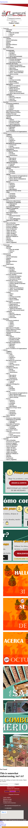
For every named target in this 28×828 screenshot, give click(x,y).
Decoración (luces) (14, 216)
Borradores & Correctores (13, 143)
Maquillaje (5, 102)
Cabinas (11, 120)
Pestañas (12, 130)
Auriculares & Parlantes (13, 207)
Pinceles (11, 188)
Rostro (11, 109)
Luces (11, 36)
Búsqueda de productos (15, 18)
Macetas (11, 96)
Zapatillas (12, 205)
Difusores (12, 52)
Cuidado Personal (11, 114)
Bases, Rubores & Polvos (13, 112)
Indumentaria (6, 37)
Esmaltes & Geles (14, 123)
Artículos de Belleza (12, 227)
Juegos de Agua (10, 230)
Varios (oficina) (13, 180)
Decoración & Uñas (14, 121)
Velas (10, 78)
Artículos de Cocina (12, 63)
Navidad (8, 31)
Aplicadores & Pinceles (12, 111)
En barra (11, 139)
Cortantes (12, 193)
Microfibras (12, 159)
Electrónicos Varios (12, 213)
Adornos (11, 34)
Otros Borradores (14, 148)
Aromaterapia (10, 50)
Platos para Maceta (15, 97)
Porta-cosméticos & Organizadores (16, 131)
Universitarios (13, 155)
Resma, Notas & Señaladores (17, 179)
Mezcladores (13, 189)
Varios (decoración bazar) (16, 93)
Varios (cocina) (13, 74)
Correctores (12, 145)
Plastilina (12, 171)
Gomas (11, 146)
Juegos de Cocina (11, 232)
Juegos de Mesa (11, 233)
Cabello (11, 105)
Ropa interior (10, 47)
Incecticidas (12, 100)
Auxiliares (12, 210)
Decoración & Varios (15, 62)
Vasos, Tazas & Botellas (16, 72)
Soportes (12, 99)
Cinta (10, 137)
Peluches (8, 239)
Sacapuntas (12, 196)
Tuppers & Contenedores (16, 71)
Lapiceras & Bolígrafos (12, 167)
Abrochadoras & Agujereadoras (18, 176)
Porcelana (12, 173)
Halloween (9, 30)
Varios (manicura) (14, 124)
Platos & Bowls (13, 69)
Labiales (8, 117)
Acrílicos (11, 183)
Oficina (8, 174)
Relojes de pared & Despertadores (14, 89)
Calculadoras (10, 149)
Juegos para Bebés (11, 235)
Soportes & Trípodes (12, 220)
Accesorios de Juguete (12, 224)
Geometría (12, 195)
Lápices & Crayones (12, 162)
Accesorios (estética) (12, 103)
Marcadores (12, 158)
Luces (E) (9, 214)
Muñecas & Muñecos (12, 236)
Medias (8, 43)
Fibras (8, 156)
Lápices (11, 165)
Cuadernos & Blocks (12, 151)
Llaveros (11, 108)
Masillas (8, 168)
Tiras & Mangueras (14, 218)
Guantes (8, 41)
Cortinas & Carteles (15, 80)
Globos (11, 77)
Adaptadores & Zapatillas (13, 202)
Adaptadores (13, 204)
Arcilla (11, 170)
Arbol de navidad (14, 33)
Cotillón (8, 75)
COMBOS (8, 134)
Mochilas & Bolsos (11, 44)
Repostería (12, 68)
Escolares (12, 154)
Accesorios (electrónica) (13, 201)
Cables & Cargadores (12, 208)
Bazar (4, 49)
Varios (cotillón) (14, 83)
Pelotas (8, 238)
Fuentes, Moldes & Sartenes (17, 66)
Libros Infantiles (11, 223)
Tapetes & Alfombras (15, 92)
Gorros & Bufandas (11, 40)
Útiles (8, 192)
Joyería (11, 106)
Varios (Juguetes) (11, 242)
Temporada (6, 28)
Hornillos (12, 53)
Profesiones (9, 241)
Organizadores (13, 87)
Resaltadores (13, 161)
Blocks (11, 152)
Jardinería (9, 95)
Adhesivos (9, 136)
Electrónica (6, 199)
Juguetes (5, 221)
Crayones (12, 164)
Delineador (12, 127)
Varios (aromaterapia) (15, 56)
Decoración (9, 84)
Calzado (8, 38)
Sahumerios (12, 55)
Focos (11, 217)
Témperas (12, 185)
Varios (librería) (10, 198)
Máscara (11, 128)
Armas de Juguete (11, 226)
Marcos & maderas (14, 86)
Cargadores (12, 211)
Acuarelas (12, 186)
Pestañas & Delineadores (13, 125)
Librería (5, 133)
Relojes (8, 46)
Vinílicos (11, 142)
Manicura (9, 118)
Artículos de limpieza (15, 59)
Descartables (13, 81)
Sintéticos (12, 140)
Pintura (8, 182)
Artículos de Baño (11, 58)
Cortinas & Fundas (14, 60)
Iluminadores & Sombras (13, 115)
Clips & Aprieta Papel (15, 177)
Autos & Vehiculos (11, 229)
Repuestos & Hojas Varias (13, 190)
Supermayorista (4, 2)
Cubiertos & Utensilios (15, 65)
